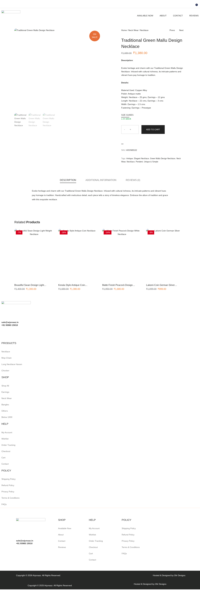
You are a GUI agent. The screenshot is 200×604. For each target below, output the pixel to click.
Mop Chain (6, 358)
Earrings (5, 392)
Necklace (144, 30)
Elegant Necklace (141, 158)
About (163, 15)
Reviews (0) (133, 180)
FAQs (4, 504)
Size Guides (127, 115)
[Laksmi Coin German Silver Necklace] (166, 255)
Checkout (5, 451)
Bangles (5, 404)
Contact (178, 15)
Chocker (5, 370)
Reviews (194, 15)
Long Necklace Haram (11, 364)
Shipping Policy (8, 479)
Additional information (101, 180)
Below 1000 (6, 417)
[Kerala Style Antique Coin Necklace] (78, 255)
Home (124, 30)
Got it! (186, 5)
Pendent (139, 162)
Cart (3, 457)
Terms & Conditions (10, 498)
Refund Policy (7, 485)
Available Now (145, 15)
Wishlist (4, 439)
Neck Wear (133, 30)
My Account (6, 432)
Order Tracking (8, 445)
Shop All (5, 386)
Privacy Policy (7, 491)
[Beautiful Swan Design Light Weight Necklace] (34, 255)
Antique (129, 158)
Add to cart (153, 129)
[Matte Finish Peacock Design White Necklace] (122, 255)
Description (68, 180)
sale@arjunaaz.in (24, 540)
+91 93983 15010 (24, 543)
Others (4, 411)
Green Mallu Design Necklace (162, 158)
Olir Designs (179, 575)
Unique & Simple (151, 162)
